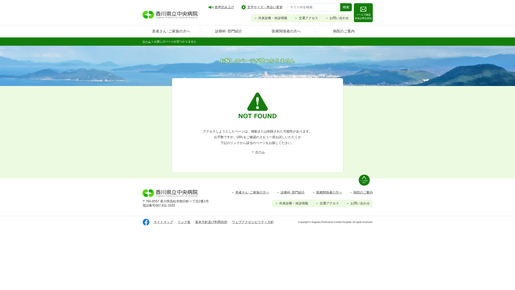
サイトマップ (163, 222)
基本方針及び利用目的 (211, 222)
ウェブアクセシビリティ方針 (253, 222)
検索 (346, 7)
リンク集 (184, 222)
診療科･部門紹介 (228, 31)
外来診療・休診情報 (272, 18)
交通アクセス (308, 18)
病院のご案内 (344, 31)
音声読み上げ (224, 7)
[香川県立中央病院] (170, 14)
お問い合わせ (339, 18)
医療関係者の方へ (286, 31)
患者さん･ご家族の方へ (171, 31)
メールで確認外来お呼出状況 (363, 16)
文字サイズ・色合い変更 (265, 7)
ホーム (260, 152)
